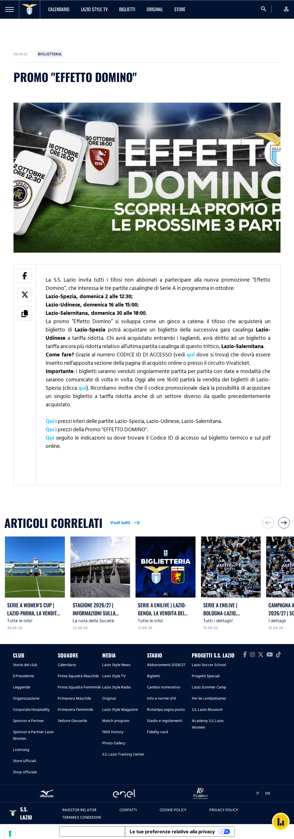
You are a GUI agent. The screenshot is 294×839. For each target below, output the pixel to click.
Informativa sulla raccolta (92, 831)
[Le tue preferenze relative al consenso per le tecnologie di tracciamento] (10, 833)
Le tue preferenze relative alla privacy (172, 831)
